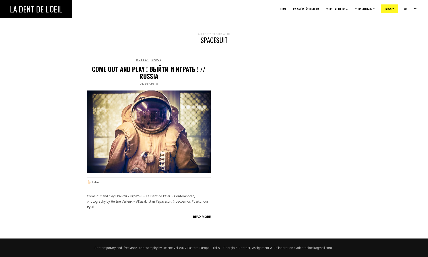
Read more (202, 216)
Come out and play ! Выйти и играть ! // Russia (149, 72)
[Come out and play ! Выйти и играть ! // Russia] (149, 131)
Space (156, 60)
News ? (389, 9)
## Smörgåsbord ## (306, 9)
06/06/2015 (149, 84)
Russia (142, 60)
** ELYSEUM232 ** (365, 9)
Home (283, 9)
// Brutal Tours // (337, 9)
